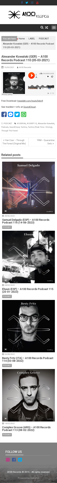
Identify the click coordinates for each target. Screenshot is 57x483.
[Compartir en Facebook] (4, 114)
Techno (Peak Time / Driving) (40, 127)
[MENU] (54, 27)
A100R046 (21, 123)
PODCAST (8, 123)
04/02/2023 (10, 285)
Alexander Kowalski (46, 123)
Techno (24, 127)
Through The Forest (9, 131)
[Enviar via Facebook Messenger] (10, 114)
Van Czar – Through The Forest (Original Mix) (14, 142)
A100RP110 (32, 123)
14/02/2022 (10, 423)
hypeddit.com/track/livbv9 (30, 101)
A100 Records (25, 67)
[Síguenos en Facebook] (14, 460)
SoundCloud (29, 107)
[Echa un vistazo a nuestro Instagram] (8, 460)
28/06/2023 (10, 216)
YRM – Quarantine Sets (46, 142)
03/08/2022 (10, 354)
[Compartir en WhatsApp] (23, 114)
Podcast (4, 127)
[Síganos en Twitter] (20, 460)
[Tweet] (17, 114)
